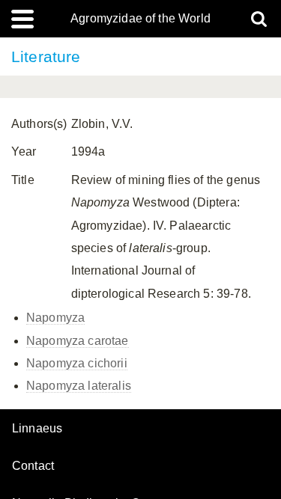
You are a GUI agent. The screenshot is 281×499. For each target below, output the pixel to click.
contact (33, 465)
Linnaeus (37, 429)
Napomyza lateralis (78, 385)
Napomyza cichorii (76, 363)
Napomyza (55, 317)
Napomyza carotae (77, 340)
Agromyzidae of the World (140, 19)
